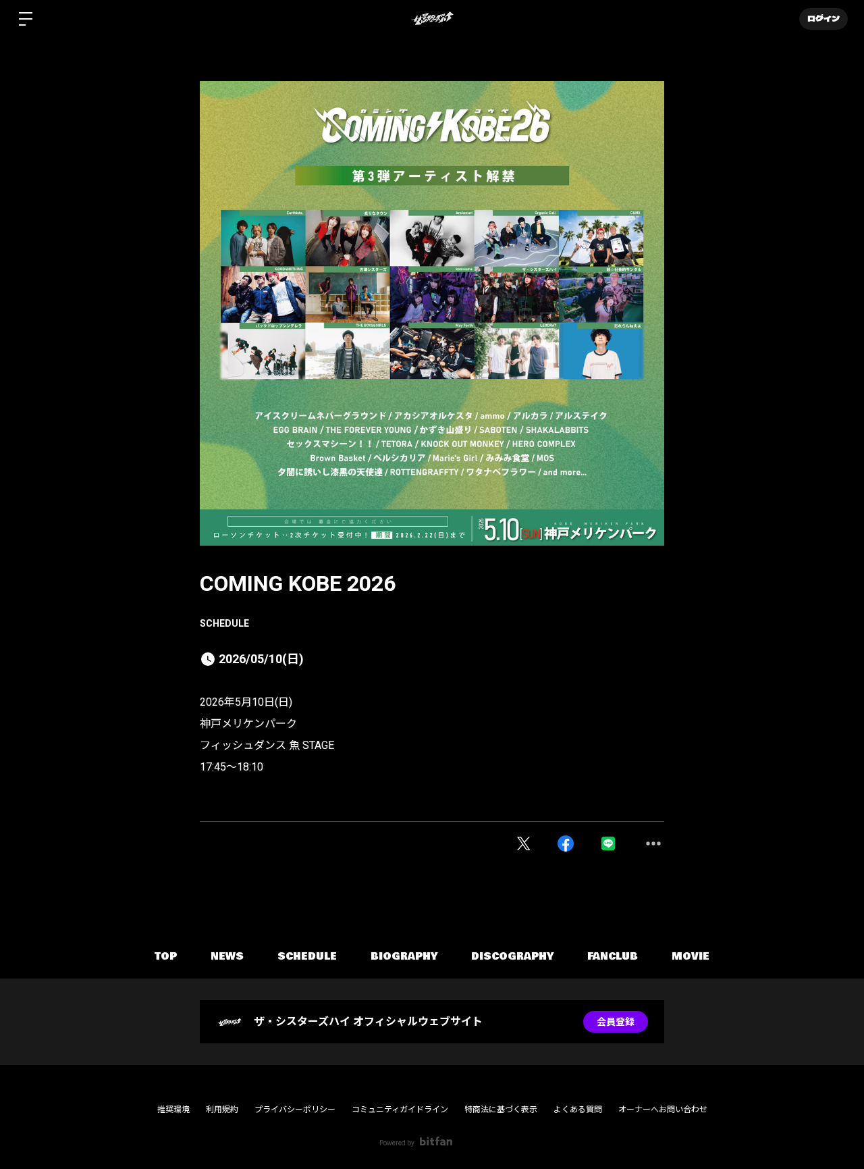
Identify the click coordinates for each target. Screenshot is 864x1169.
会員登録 (615, 1021)
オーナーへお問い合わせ (662, 1110)
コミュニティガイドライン (400, 1109)
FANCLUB (612, 956)
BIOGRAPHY (404, 956)
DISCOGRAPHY (512, 956)
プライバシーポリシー (294, 1109)
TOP (166, 956)
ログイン (823, 19)
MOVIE (690, 956)
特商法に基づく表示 (500, 1109)
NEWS (227, 956)
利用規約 (222, 1109)
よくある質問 (578, 1109)
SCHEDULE (224, 623)
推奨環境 (173, 1109)
